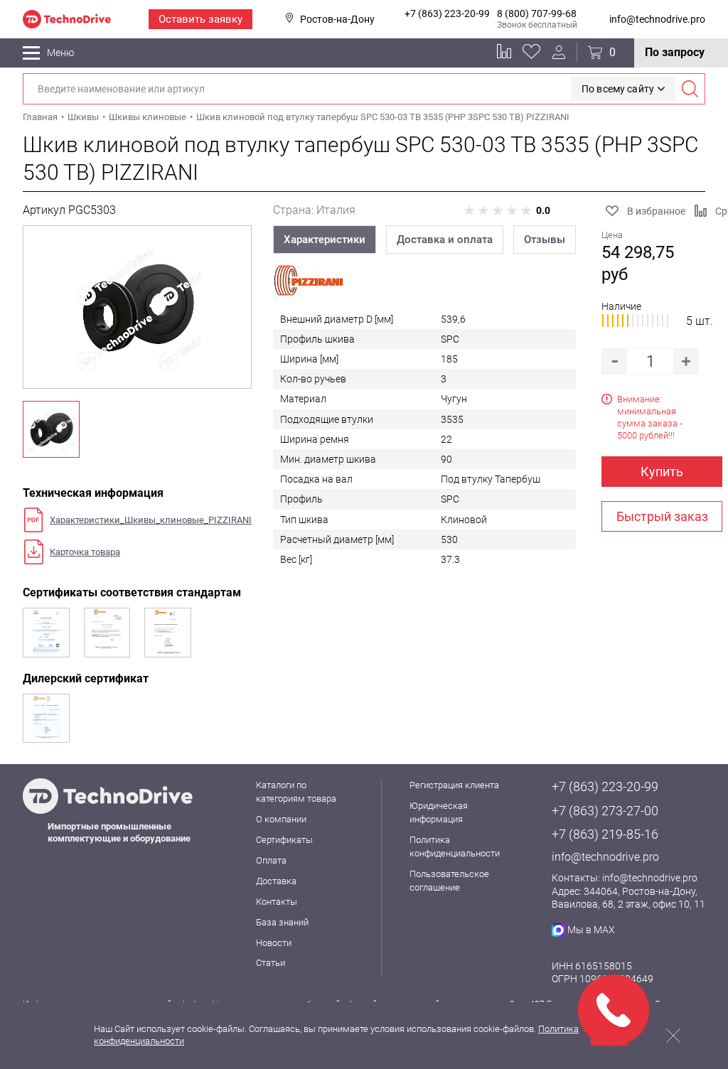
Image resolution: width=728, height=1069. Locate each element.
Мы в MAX (591, 929)
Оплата (271, 860)
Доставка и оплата (445, 239)
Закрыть (673, 1035)
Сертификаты (284, 839)
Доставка (276, 881)
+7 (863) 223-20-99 (447, 13)
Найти (689, 88)
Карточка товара (85, 552)
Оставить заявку (200, 19)
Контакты (276, 901)
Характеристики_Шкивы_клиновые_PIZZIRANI (151, 520)
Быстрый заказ (662, 516)
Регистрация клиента (454, 785)
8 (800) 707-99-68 (537, 13)
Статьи (270, 962)
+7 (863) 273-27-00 (605, 810)
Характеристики (324, 239)
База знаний (282, 922)
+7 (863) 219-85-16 (605, 834)
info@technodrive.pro (657, 19)
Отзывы (544, 239)
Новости (273, 943)
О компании (281, 819)
